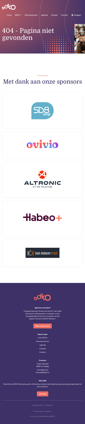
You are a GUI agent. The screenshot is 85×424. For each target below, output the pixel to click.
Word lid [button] (42, 394)
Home (9, 15)
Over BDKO (42, 338)
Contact (64, 15)
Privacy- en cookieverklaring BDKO (42, 416)
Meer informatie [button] (42, 326)
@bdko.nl (42, 372)
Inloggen (77, 15)
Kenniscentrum (31, 15)
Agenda (44, 15)
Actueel (54, 15)
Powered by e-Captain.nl (43, 411)
